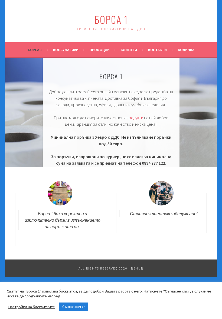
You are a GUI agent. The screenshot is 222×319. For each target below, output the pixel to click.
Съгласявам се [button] (73, 306)
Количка (186, 49)
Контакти (157, 49)
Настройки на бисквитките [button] (31, 306)
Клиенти (129, 49)
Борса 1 (111, 19)
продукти (134, 117)
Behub (137, 268)
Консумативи (66, 49)
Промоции (100, 49)
